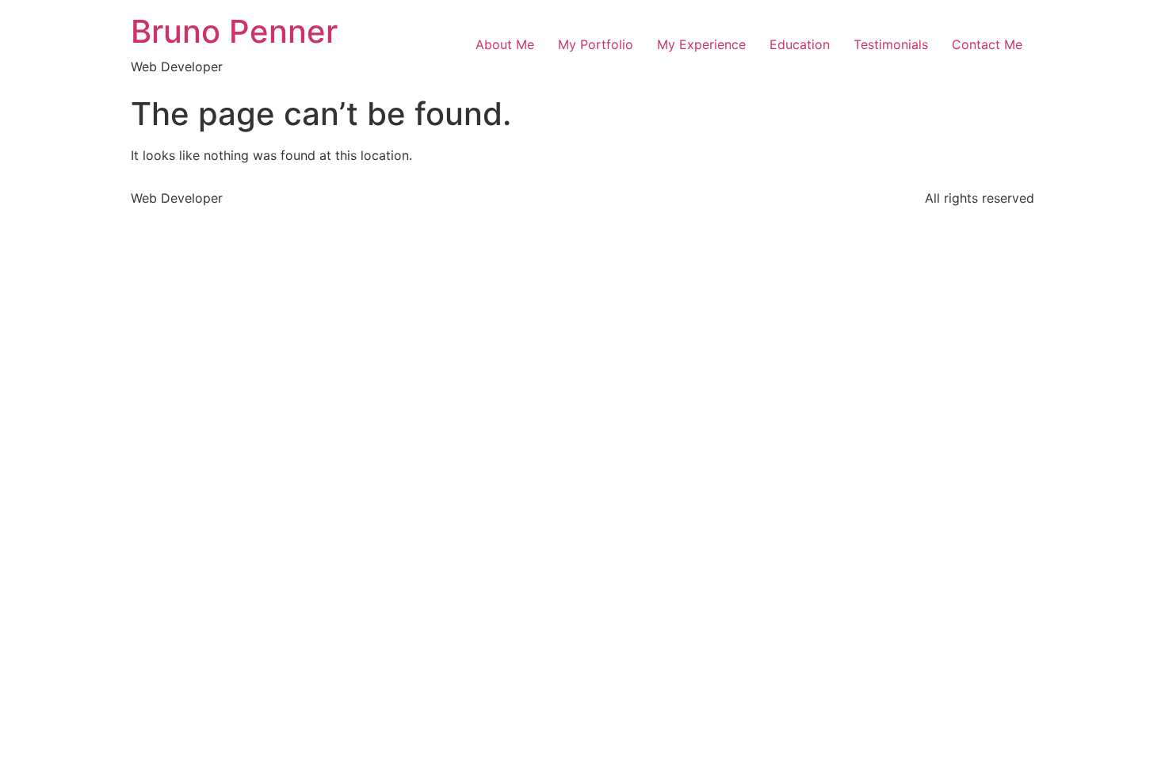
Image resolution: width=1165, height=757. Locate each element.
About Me (505, 44)
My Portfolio (595, 44)
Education (800, 44)
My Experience (701, 44)
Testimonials (891, 44)
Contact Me (987, 44)
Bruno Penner (234, 31)
